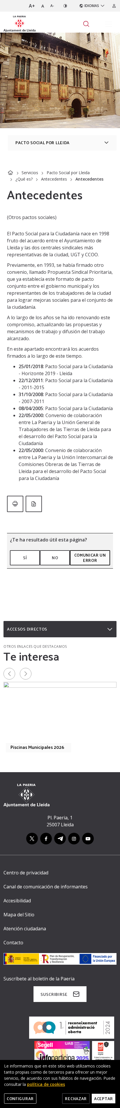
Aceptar (103, 1098)
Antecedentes (54, 179)
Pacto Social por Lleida (68, 172)
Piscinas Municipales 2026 (37, 747)
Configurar (20, 1098)
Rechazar (76, 1098)
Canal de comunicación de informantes (45, 886)
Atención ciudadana (24, 928)
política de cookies (46, 1084)
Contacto (13, 942)
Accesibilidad (17, 900)
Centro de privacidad (25, 872)
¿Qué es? (24, 179)
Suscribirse (54, 994)
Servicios (30, 172)
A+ (32, 6)
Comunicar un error (90, 557)
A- (52, 5)
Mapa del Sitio (18, 914)
